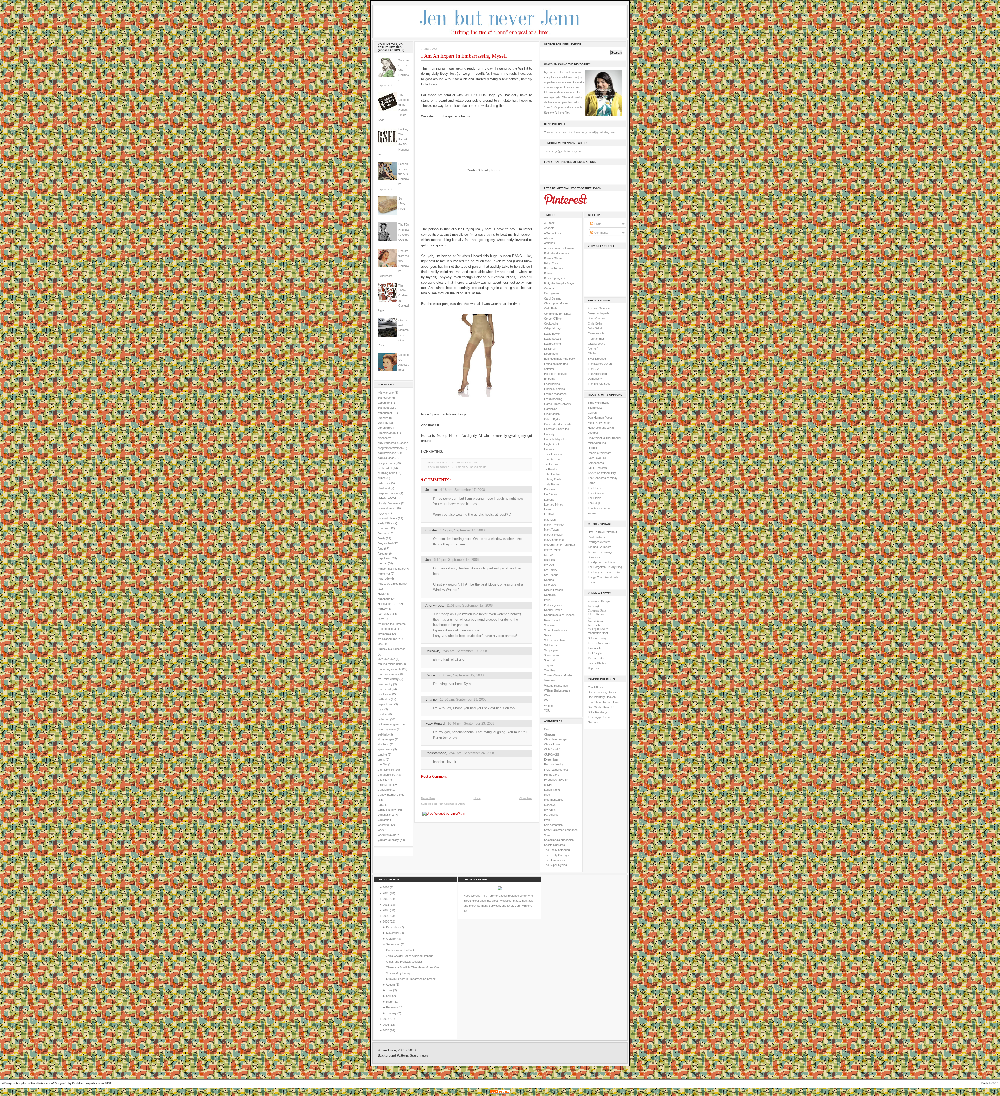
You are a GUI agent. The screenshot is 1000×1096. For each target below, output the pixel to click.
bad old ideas (386, 457)
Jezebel (593, 432)
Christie (431, 530)
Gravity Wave (596, 343)
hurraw (382, 608)
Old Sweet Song (597, 638)
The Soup (594, 503)
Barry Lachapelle (598, 313)
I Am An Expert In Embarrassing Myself (464, 56)
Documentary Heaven (602, 697)
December (393, 927)
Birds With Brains (598, 402)
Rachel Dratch (553, 610)
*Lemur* (593, 348)
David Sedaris (553, 338)
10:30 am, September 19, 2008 (463, 699)
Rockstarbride (435, 753)
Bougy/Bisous (596, 318)
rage (381, 709)
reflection (383, 719)
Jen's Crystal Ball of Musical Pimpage (409, 955)
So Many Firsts (402, 203)
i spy (381, 618)
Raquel (430, 675)
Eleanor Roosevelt (555, 373)
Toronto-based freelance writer (507, 895)
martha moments (388, 674)
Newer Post (428, 798)
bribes (382, 478)
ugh (380, 804)
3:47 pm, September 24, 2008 (471, 753)
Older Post (525, 798)
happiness (384, 558)
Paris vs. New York (599, 643)
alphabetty (384, 437)
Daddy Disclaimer (389, 503)
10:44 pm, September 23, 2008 (471, 723)
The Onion (594, 498)
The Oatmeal (596, 493)
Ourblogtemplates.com (88, 1083)
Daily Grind (595, 328)
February (392, 1007)
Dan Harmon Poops (600, 417)
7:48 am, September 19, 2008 (464, 651)
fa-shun (383, 533)
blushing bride (386, 473)
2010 (386, 910)
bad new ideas (387, 452)
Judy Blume (551, 484)
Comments (600, 232)
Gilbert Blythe (552, 419)
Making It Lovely (598, 629)
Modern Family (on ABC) (559, 544)
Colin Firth (550, 308)
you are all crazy (388, 840)
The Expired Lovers (600, 363)
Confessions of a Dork (400, 950)
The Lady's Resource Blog (604, 572)
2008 (386, 921)
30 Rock (549, 223)
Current (592, 412)
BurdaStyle (594, 606)
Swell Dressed (597, 358)
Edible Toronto (596, 614)
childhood (384, 488)
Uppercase (594, 668)
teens (381, 759)
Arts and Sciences (599, 308)
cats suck (384, 483)
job (380, 643)
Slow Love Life (597, 457)
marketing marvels (389, 669)
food (380, 548)
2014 (386, 887)
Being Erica (551, 263)
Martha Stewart (553, 534)
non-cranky (385, 684)
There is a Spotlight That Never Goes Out (412, 967)
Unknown (432, 651)
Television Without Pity (602, 473)
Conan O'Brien (553, 318)
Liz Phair (549, 514)
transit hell (384, 789)
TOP (995, 1083)
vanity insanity (387, 809)
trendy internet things (391, 794)
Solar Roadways (598, 712)
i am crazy (384, 613)
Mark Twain (551, 529)
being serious (386, 463)
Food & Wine (595, 621)
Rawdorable (594, 648)
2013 (386, 893)
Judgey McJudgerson (391, 648)
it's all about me (387, 638)
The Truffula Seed (599, 383)
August (391, 984)
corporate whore (388, 493)
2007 (386, 1018)
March (390, 1001)
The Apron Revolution (601, 562)
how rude (384, 578)
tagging (382, 754)
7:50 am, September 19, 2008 (461, 675)
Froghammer (596, 338)
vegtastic (383, 819)
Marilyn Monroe (554, 524)
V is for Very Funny (398, 973)
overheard (384, 689)
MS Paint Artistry (388, 679)
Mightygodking (597, 442)
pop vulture (385, 704)
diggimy (383, 513)
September (393, 944)
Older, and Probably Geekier (404, 961)
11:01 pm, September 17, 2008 (469, 605)
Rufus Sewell (552, 620)
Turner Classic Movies (558, 675)
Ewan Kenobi (596, 333)
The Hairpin (595, 488)
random (383, 714)
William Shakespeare (557, 690)
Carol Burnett (552, 298)
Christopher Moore (556, 303)
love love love (386, 659)
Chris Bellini (595, 323)
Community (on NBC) (557, 313)
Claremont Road (597, 610)
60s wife (383, 417)
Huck (381, 593)
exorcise (383, 528)
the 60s (382, 764)
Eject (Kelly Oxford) (600, 422)
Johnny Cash (552, 479)
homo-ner (384, 573)
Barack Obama (553, 258)
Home (477, 798)
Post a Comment (434, 777)
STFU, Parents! (598, 467)
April (389, 996)
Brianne (431, 699)
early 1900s (385, 523)
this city (383, 779)
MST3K (548, 554)
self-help (383, 734)
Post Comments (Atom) (451, 803)
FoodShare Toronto (600, 702)
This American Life (599, 508)
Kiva (606, 707)
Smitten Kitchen (597, 663)
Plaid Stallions (596, 537)
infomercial (384, 634)
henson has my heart (391, 568)
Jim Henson (551, 464)
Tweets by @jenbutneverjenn (562, 151)
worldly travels (387, 834)
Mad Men (550, 519)
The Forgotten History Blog (605, 567)
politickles (384, 699)
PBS (612, 707)
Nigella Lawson (553, 589)
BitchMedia (595, 407)
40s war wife (386, 392)
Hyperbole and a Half (601, 427)
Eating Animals (553, 358)
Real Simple (595, 653)
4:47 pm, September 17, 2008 (462, 530)
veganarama (386, 814)
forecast (383, 553)
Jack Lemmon (553, 454)
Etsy (590, 618)
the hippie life (386, 769)
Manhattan (598, 632)
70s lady (383, 422)
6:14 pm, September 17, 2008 (456, 560)
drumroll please (387, 518)
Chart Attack (595, 687)
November (393, 933)
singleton (383, 744)
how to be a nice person (393, 583)
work (381, 829)
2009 (386, 915)
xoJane (592, 513)
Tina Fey (549, 670)
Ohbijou (592, 353)
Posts (597, 224)
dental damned (387, 508)
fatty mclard (385, 543)
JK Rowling (551, 469)
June (389, 990)
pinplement (384, 694)
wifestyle (383, 824)
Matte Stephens (554, 539)
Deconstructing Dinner (602, 692)
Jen (428, 560)
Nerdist (592, 447)
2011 (386, 904)
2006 (386, 1024)
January (391, 1013)
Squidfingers (419, 1055)
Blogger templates (17, 1083)
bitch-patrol (385, 468)
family (381, 538)
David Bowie (552, 333)
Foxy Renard (435, 723)
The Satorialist (596, 658)
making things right (390, 663)
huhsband (384, 598)
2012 (386, 898)
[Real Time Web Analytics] (500, 1093)
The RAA (593, 368)
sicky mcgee (386, 739)
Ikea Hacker (595, 625)
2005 (386, 1030)
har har (382, 563)
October (391, 938)
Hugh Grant (551, 444)
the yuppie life (386, 774)
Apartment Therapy (599, 601)
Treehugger (595, 717)
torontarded (385, 784)
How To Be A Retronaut (602, 531)
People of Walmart (599, 452)
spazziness (385, 749)
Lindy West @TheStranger (604, 437)
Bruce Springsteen (555, 278)
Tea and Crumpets (599, 547)
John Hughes (552, 474)
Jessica (431, 490)
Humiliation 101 (387, 603)
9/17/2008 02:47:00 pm (462, 462)
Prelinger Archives (599, 542)
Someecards (596, 462)
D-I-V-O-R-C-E (387, 498)
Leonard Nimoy (553, 504)
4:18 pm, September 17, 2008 (462, 490)
